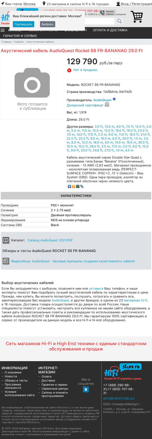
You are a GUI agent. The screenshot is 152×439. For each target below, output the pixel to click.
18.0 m (105, 138)
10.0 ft (83, 146)
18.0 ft (134, 134)
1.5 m (138, 138)
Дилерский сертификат (85, 105)
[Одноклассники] (74, 185)
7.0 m (71, 134)
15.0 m (97, 130)
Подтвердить (23, 24)
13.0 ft (109, 130)
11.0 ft (123, 134)
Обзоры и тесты (16, 380)
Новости (11, 376)
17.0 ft (91, 134)
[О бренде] (114, 99)
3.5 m (105, 146)
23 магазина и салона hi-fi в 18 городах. (78, 4)
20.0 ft (86, 150)
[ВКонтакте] (69, 185)
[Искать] (119, 21)
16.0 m (98, 142)
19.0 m (131, 142)
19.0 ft (131, 130)
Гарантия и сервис (20, 36)
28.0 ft (127, 138)
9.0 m (112, 134)
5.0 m (75, 130)
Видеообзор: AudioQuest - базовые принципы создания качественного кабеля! (73, 261)
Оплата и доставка (110, 30)
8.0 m (75, 142)
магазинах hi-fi (135, 300)
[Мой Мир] (78, 185)
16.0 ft (120, 130)
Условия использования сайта (20, 393)
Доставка (48, 380)
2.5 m (102, 134)
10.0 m (72, 146)
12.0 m (86, 142)
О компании (13, 372)
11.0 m (86, 130)
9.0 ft (75, 150)
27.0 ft (109, 150)
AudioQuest (102, 100)
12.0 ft (140, 126)
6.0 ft (137, 146)
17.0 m (116, 146)
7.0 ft (129, 126)
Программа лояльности (13, 386)
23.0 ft (143, 130)
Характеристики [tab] (76, 196)
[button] (134, 3)
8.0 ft (116, 138)
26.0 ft (95, 146)
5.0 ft (127, 146)
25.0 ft (84, 138)
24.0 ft (98, 150)
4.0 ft (120, 126)
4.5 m (129, 150)
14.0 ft (81, 134)
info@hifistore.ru (119, 398)
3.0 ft (99, 126)
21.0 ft (145, 134)
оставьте (96, 288)
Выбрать (47, 24)
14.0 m (119, 142)
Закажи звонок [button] (110, 12)
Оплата (46, 376)
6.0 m (94, 138)
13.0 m (109, 126)
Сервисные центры (55, 388)
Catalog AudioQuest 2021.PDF (50, 240)
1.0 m (119, 150)
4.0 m (109, 142)
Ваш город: (20, 4)
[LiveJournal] (82, 185)
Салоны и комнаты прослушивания (55, 394)
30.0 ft (143, 142)
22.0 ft (72, 138)
